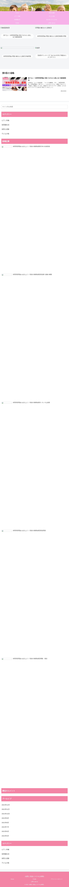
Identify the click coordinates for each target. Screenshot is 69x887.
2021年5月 (5, 836)
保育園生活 (5, 125)
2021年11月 (6, 809)
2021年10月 (6, 814)
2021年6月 (5, 831)
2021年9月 (5, 818)
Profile (34, 879)
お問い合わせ (34, 881)
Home (12, 879)
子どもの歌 (5, 134)
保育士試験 (5, 129)
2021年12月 (6, 805)
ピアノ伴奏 (5, 120)
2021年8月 (5, 822)
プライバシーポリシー (57, 879)
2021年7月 (5, 827)
